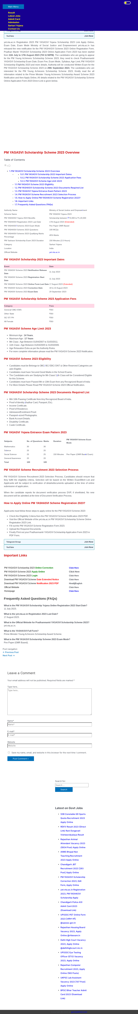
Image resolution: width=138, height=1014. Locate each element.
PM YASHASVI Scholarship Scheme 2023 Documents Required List (51, 187)
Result (11, 12)
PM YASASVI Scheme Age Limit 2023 (44, 181)
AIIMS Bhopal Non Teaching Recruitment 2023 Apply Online (71, 856)
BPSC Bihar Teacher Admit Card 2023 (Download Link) (74, 994)
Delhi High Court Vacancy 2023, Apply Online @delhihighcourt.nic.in (73, 944)
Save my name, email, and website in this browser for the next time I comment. (49, 752)
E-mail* (11, 731)
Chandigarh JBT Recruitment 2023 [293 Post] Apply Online (72, 868)
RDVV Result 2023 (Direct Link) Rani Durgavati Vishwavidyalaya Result (73, 830)
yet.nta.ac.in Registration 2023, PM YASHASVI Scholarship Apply (73, 893)
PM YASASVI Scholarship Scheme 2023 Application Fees (53, 177)
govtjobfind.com (79, 1012)
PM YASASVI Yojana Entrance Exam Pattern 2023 (42, 191)
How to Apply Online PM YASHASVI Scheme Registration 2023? (49, 197)
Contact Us (14, 28)
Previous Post (11, 652)
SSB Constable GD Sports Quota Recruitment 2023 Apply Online (73, 818)
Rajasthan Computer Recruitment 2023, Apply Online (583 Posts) (73, 969)
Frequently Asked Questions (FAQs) (35, 204)
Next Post (9, 655)
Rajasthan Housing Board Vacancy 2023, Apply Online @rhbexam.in (73, 931)
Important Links (25, 201)
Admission (13, 22)
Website (11, 742)
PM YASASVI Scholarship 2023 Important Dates (48, 174)
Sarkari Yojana (15, 25)
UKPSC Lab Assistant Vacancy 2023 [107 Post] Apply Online (73, 981)
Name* (10, 721)
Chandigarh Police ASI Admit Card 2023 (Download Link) (71, 906)
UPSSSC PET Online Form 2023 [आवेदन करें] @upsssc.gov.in (73, 918)
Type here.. (12, 686)
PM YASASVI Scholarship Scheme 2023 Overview (35, 171)
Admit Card (14, 19)
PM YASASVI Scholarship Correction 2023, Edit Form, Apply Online (73, 881)
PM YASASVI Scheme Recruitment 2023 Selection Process (47, 194)
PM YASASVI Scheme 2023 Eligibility (36, 184)
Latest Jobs (14, 15)
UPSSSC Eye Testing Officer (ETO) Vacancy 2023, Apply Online (72, 956)
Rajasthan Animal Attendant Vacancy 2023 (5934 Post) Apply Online (73, 843)
